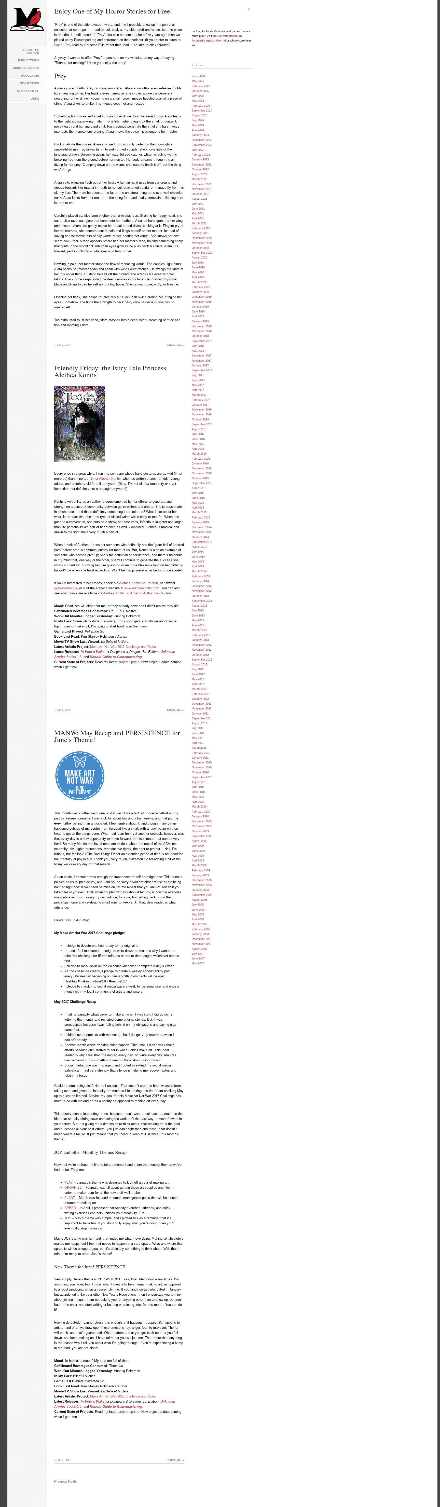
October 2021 (200, 193)
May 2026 (198, 81)
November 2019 (202, 301)
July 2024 (198, 120)
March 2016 (199, 453)
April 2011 (198, 742)
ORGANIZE (73, 1187)
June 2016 (198, 439)
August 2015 (199, 487)
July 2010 (198, 786)
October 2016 (200, 419)
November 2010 (202, 767)
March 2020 (199, 282)
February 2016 (201, 458)
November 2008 (202, 884)
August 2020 (199, 257)
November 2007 (202, 943)
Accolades (30, 75)
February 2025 (201, 105)
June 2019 (198, 311)
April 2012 (198, 684)
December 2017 (202, 355)
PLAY (68, 1182)
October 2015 (200, 478)
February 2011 (201, 752)
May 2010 (198, 796)
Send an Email (28, 90)
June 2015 (198, 497)
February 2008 (201, 929)
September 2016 (202, 424)
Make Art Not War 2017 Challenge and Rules (123, 647)
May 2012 (198, 679)
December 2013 (202, 585)
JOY (67, 1218)
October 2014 (200, 537)
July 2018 (198, 345)
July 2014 (198, 551)
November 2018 (202, 331)
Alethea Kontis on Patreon (138, 583)
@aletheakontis (65, 588)
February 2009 (201, 870)
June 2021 (198, 208)
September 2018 (202, 340)
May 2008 (198, 914)
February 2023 (201, 154)
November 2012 (202, 649)
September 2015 (202, 483)
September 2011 (202, 718)
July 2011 (197, 728)
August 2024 (199, 115)
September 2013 (202, 600)
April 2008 (198, 919)
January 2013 (200, 639)
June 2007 (198, 958)
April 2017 (198, 389)
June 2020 (198, 267)
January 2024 (200, 134)
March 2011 (199, 747)
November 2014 (202, 531)
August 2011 (199, 723)
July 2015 (198, 492)
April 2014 (198, 566)
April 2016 (198, 448)
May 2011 (198, 737)
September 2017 (202, 370)
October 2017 (200, 365)
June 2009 (198, 850)
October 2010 (200, 772)
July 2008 (198, 904)
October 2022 (200, 169)
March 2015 (199, 512)
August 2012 (199, 664)
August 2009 (199, 840)
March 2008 (199, 924)
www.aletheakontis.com (142, 588)
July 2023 (198, 149)
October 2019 (200, 306)
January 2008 (200, 934)
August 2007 (199, 948)
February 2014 (201, 576)
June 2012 (198, 674)
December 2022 (202, 164)
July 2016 (198, 433)
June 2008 (198, 909)
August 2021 (199, 198)
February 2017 (201, 399)
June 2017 (198, 380)
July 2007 (198, 953)
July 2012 (198, 669)
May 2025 (198, 100)
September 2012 (202, 659)
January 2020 (200, 291)
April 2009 (198, 860)
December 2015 (202, 468)
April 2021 (198, 218)
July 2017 (198, 375)
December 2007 (202, 938)
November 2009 (202, 826)
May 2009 (198, 855)
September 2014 (202, 541)
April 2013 (198, 625)
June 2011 (198, 733)
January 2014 (200, 581)
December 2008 (202, 880)
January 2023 (200, 159)
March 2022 (199, 179)
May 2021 (198, 213)
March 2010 (199, 806)
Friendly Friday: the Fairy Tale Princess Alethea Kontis (110, 371)
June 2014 (198, 556)
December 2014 (202, 527)
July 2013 (198, 610)
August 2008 (199, 899)
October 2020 (200, 247)
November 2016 (202, 414)
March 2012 (199, 688)
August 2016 (199, 429)
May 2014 (198, 561)
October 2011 (200, 713)
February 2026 (201, 86)
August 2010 (199, 782)
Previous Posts (65, 1481)
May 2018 (198, 350)
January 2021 (200, 233)
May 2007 (198, 963)
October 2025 (200, 90)
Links (35, 98)
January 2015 (200, 522)
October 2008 (200, 890)
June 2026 (198, 76)
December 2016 (202, 409)
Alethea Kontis (110, 479)
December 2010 (202, 762)
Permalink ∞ (175, 345)
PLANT (69, 1198)
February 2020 (201, 287)
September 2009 (202, 836)
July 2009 (198, 845)
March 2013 (199, 630)
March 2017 (199, 394)
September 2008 (202, 894)
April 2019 (198, 316)
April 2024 (198, 130)
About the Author (30, 51)
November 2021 (202, 188)
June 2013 (198, 615)
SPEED (70, 1208)
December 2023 (202, 139)
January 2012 (200, 698)
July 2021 (198, 203)
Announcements (26, 68)
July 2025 (198, 95)
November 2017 (202, 360)
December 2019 (202, 296)
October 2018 (200, 335)
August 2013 (199, 605)
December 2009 (202, 821)
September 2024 (202, 110)
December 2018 (202, 326)
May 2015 (198, 502)
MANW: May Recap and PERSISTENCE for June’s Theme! (117, 736)
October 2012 (200, 654)
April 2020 (198, 277)
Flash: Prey (62, 45)
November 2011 (201, 708)
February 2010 (201, 811)
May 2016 (198, 443)
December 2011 (201, 703)
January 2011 (200, 757)
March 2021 (199, 223)
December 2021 (202, 184)
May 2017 (198, 385)
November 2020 (202, 242)
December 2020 (202, 237)
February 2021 (201, 228)
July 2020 (198, 262)
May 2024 (198, 125)
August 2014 (199, 546)
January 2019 (200, 321)
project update (128, 662)
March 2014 (199, 571)
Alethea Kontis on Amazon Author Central (133, 593)
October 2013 (200, 595)
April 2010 (198, 801)
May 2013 (198, 620)
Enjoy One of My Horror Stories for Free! (113, 11)
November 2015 (202, 473)
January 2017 (200, 404)
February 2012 (201, 693)
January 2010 (200, 816)
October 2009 (200, 831)
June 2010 (198, 791)
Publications (28, 60)
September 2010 (202, 777)
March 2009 (199, 865)
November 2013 (202, 590)
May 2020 (198, 272)
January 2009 (200, 875)
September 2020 (202, 252)
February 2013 (201, 635)
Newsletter (29, 83)
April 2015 (198, 507)
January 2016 (200, 463)
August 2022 (199, 174)
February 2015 (201, 517)
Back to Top (428, 1495)
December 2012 (202, 644)
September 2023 (202, 144)
